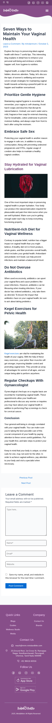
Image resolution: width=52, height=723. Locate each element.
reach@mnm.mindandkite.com (28, 645)
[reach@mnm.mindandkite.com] (12, 645)
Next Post (26, 483)
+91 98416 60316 (28, 661)
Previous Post (26, 478)
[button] (47, 10)
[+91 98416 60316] (18, 661)
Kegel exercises (11, 353)
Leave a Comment (11, 44)
